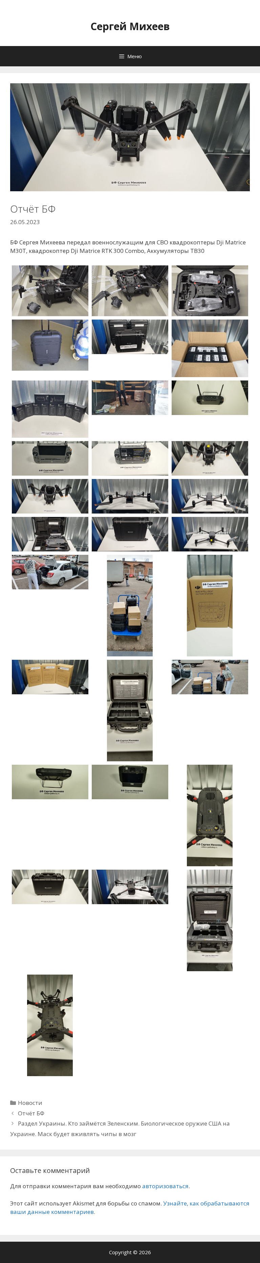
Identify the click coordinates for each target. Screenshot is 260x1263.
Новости (30, 1103)
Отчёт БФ (31, 1113)
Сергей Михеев (130, 26)
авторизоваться (165, 1186)
